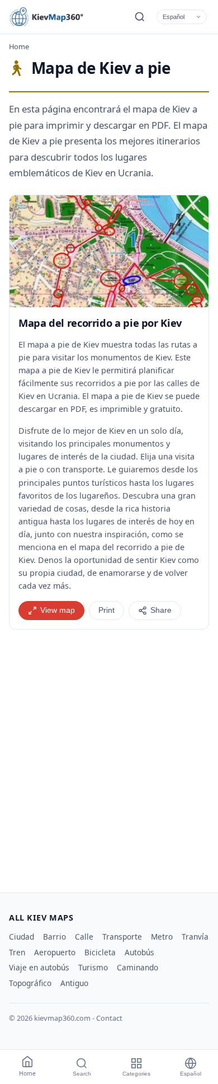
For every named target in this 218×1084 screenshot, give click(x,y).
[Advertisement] (109, 756)
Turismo (93, 967)
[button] (109, 251)
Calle (84, 936)
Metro (162, 936)
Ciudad (21, 936)
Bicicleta (100, 952)
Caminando (137, 967)
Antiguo (74, 983)
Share (161, 610)
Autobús (139, 952)
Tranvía (195, 936)
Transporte (122, 936)
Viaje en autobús (39, 967)
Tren (17, 952)
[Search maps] (139, 16)
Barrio (54, 936)
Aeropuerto (54, 952)
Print (106, 610)
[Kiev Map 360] (59, 17)
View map (57, 610)
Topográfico (30, 983)
